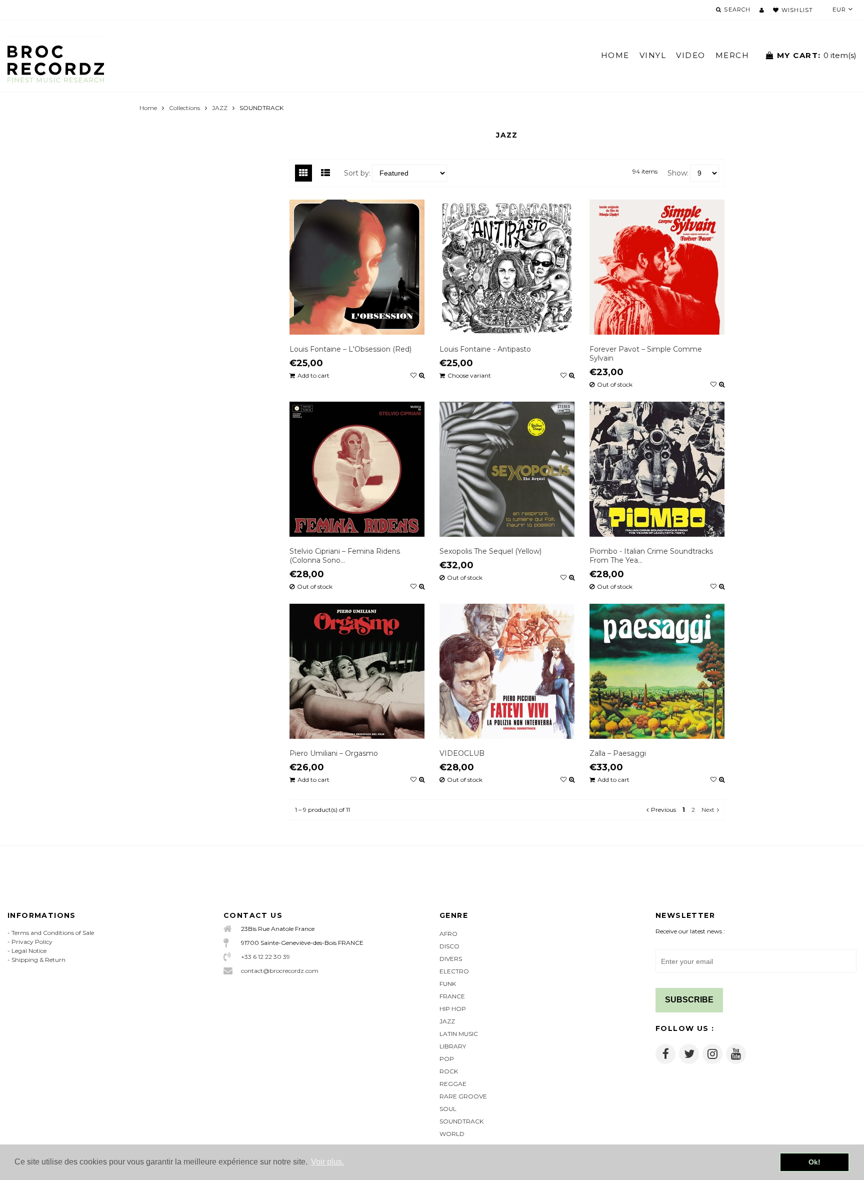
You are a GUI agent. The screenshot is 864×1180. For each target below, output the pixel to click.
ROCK (449, 1071)
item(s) (816, 55)
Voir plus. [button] (327, 1161)
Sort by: (357, 173)
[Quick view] (421, 375)
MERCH (733, 55)
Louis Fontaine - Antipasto (485, 349)
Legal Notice (29, 950)
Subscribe (689, 999)
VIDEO (691, 55)
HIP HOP (453, 1008)
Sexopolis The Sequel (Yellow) (491, 551)
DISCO (450, 946)
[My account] (762, 10)
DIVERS (451, 958)
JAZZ (220, 108)
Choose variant (469, 375)
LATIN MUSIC (459, 1033)
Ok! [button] (814, 1162)
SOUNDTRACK (462, 1121)
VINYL (653, 55)
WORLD (452, 1133)
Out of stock (614, 384)
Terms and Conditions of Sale (53, 932)
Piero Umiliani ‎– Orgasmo (334, 753)
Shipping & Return (39, 959)
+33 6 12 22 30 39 (265, 956)
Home (148, 108)
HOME (615, 55)
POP (447, 1058)
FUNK (448, 983)
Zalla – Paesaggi (618, 753)
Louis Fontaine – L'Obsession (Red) (351, 349)
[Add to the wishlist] (413, 375)
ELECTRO (454, 971)
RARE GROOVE (463, 1096)
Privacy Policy (32, 941)
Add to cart (314, 375)
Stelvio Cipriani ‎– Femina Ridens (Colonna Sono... (345, 556)
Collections (184, 108)
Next (708, 809)
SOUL (448, 1108)
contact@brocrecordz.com (279, 970)
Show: (678, 173)
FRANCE (452, 996)
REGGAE (453, 1083)
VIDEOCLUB (462, 753)
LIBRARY (453, 1046)
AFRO (449, 933)
